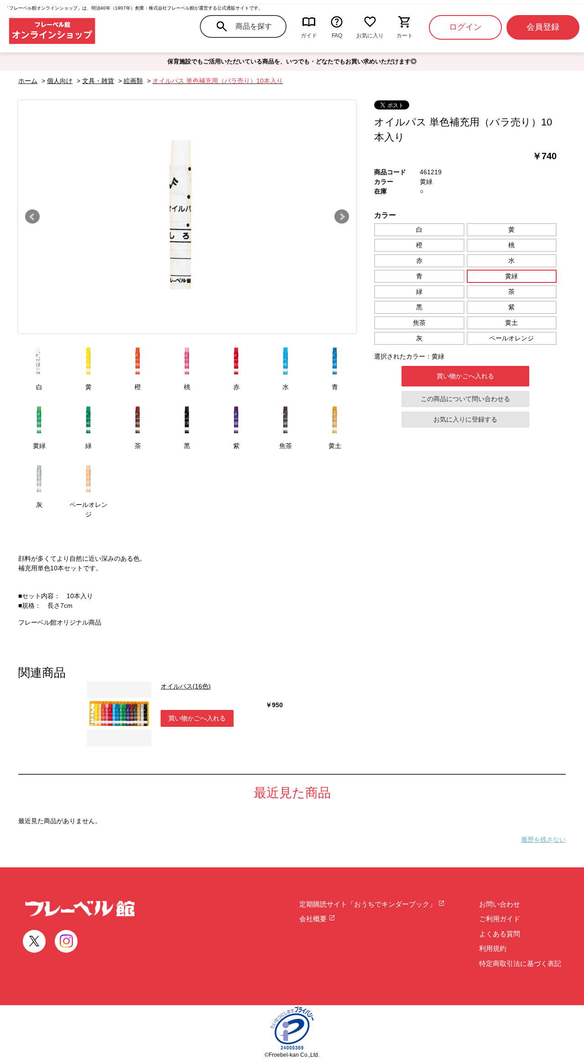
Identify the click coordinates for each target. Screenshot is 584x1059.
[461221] (138, 420)
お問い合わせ (499, 904)
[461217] (286, 361)
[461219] (39, 420)
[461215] (187, 361)
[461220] (89, 420)
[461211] (39, 361)
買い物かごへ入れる (465, 376)
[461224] (286, 420)
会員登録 (543, 26)
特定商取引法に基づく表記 (520, 963)
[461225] (335, 420)
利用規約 (492, 948)
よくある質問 (499, 934)
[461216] (236, 361)
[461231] (89, 479)
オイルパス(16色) (186, 686)
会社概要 (313, 919)
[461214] (138, 361)
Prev (32, 216)
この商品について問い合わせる (465, 398)
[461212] (89, 361)
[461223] (236, 420)
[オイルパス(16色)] (119, 714)
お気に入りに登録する (465, 419)
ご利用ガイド (499, 919)
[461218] (335, 361)
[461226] (39, 479)
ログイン (465, 26)
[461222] (187, 420)
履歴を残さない (543, 839)
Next (341, 216)
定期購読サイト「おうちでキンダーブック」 (368, 904)
